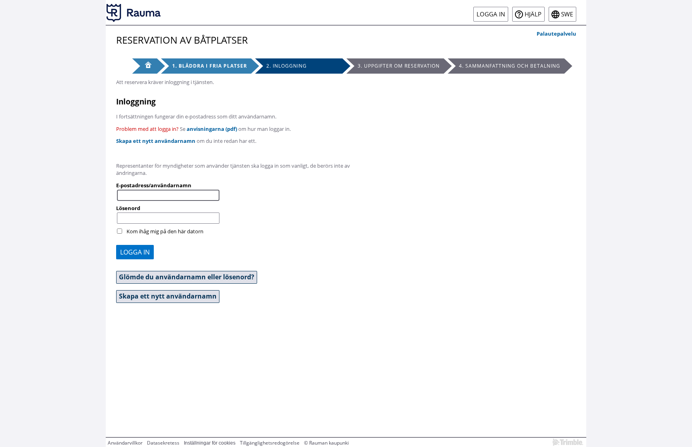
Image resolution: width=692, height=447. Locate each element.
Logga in (491, 14)
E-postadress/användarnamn (153, 185)
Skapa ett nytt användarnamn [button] (168, 296)
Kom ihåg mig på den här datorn (165, 231)
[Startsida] (134, 12)
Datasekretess (163, 443)
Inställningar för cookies (209, 443)
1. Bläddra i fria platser (209, 65)
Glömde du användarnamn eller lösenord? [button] (186, 277)
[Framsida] (144, 66)
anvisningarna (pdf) (212, 128)
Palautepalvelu (556, 33)
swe (567, 14)
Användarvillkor (125, 443)
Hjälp (533, 14)
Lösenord (128, 208)
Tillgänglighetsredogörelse (270, 443)
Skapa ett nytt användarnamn (155, 140)
